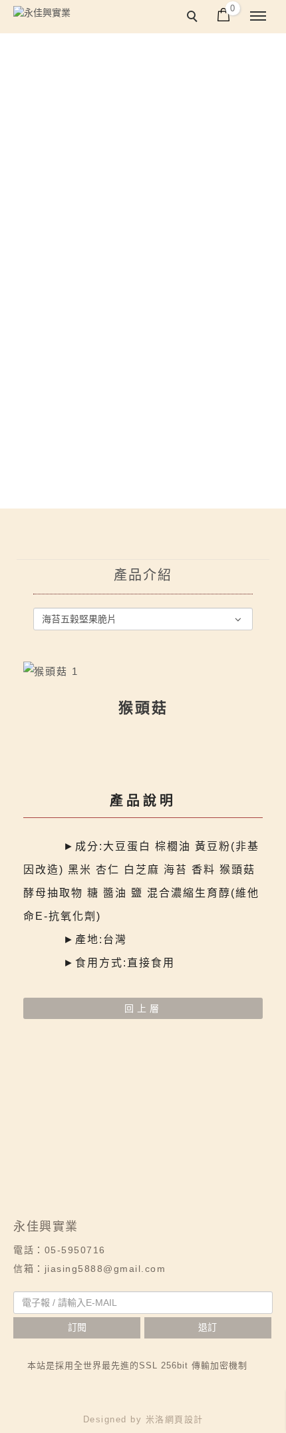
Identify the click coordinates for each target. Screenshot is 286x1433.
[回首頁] (54, 13)
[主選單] (258, 16)
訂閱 (77, 1327)
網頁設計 (184, 1419)
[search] (194, 16)
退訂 (207, 1327)
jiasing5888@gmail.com (105, 1268)
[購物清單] (223, 14)
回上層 (143, 1008)
